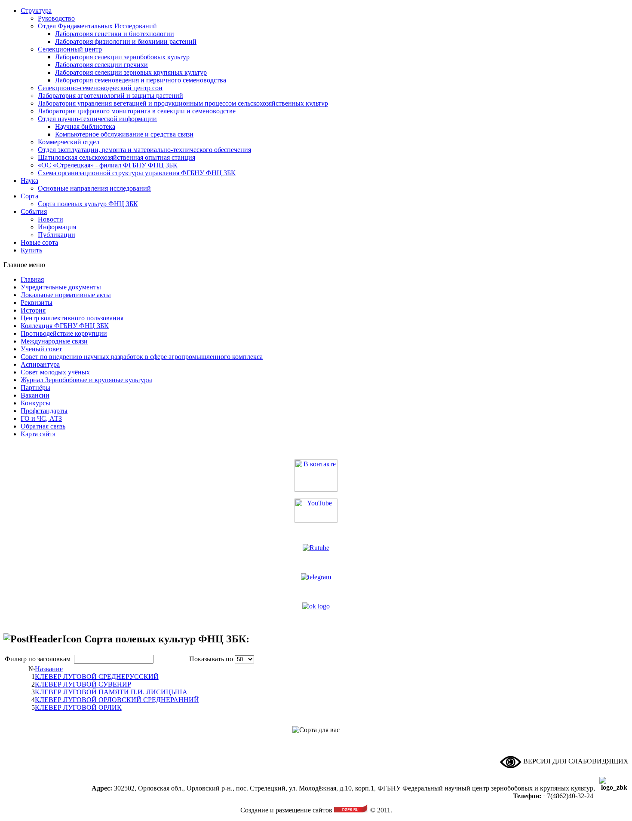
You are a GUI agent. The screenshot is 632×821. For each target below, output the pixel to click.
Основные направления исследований (94, 188)
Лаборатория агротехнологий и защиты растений (110, 95)
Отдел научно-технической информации (97, 118)
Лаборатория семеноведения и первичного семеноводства (140, 80)
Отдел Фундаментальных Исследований (97, 26)
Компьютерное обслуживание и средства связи (124, 134)
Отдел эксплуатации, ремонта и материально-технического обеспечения (144, 149)
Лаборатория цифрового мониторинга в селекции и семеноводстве (137, 111)
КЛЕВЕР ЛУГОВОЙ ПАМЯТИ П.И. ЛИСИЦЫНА (111, 692)
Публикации (56, 234)
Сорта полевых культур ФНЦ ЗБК (88, 203)
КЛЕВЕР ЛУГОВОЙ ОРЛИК (78, 707)
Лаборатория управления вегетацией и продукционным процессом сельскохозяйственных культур (183, 103)
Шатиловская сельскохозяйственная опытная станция (116, 157)
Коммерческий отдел (68, 142)
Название (49, 668)
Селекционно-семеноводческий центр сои (100, 87)
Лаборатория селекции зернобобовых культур (122, 57)
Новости (50, 219)
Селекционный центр (70, 49)
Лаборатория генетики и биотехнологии (114, 33)
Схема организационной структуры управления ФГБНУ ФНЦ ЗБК (137, 172)
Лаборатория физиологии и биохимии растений (125, 41)
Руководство (56, 18)
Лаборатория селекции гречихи (101, 64)
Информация (57, 227)
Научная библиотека (85, 126)
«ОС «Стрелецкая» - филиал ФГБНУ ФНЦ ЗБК (108, 165)
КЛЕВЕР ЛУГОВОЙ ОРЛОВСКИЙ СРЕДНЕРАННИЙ (117, 699)
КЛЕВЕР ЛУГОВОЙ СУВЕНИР (83, 684)
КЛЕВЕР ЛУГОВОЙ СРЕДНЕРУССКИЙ (97, 676)
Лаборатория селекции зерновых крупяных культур (131, 72)
